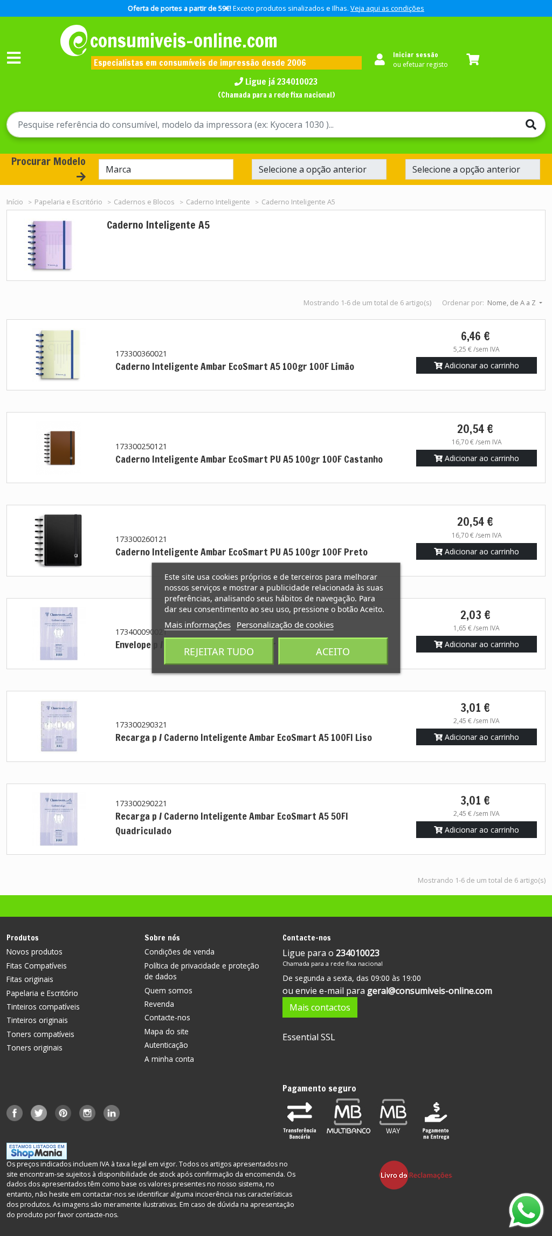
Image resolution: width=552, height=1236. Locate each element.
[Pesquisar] (519, 125)
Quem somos (168, 990)
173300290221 (141, 803)
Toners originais (34, 1047)
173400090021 (141, 632)
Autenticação (166, 1045)
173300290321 (141, 724)
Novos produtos (34, 951)
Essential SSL (308, 1037)
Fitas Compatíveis (36, 965)
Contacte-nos (167, 1017)
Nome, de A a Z (512, 302)
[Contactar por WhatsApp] (526, 1210)
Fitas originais (29, 979)
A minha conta (169, 1059)
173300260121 (141, 539)
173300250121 (141, 446)
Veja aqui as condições (387, 8)
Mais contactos (319, 1007)
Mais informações (197, 624)
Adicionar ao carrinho (481, 365)
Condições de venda (179, 951)
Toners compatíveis (40, 1034)
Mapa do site (166, 1031)
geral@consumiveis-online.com (429, 991)
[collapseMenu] (13, 57)
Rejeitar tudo (219, 651)
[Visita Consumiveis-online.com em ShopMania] (36, 1150)
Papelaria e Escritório (42, 993)
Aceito (333, 651)
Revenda (159, 1004)
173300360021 (141, 353)
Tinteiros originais (37, 1020)
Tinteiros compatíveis (43, 1006)
